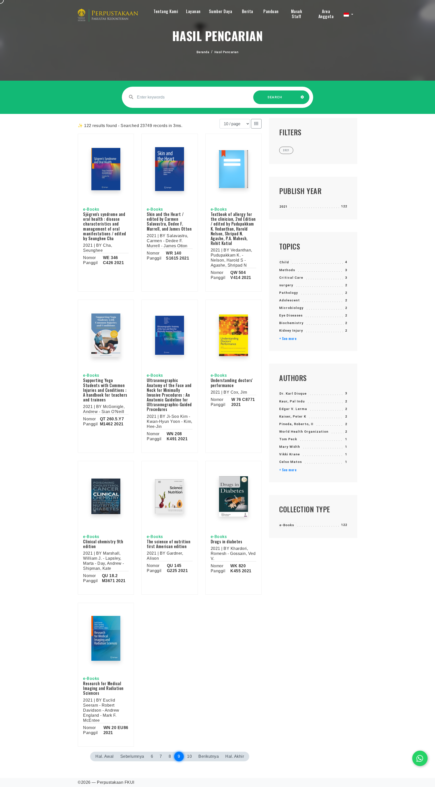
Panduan (271, 11)
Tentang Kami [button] (166, 11)
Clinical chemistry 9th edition (103, 544)
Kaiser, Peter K (292, 416)
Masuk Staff (296, 13)
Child (284, 262)
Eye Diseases (291, 315)
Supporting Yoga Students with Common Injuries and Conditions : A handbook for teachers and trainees (105, 390)
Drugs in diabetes (226, 542)
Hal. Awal (104, 756)
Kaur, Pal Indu (292, 401)
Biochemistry (291, 323)
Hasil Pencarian (226, 52)
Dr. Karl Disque (293, 393)
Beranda (203, 52)
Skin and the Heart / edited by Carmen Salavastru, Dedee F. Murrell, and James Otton (169, 221)
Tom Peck (288, 439)
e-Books (286, 525)
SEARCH (274, 97)
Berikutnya (208, 756)
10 (189, 756)
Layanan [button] (193, 11)
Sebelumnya (132, 756)
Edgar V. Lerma (293, 409)
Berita (247, 11)
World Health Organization (304, 431)
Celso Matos (290, 462)
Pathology (288, 293)
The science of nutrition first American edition (168, 544)
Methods (287, 270)
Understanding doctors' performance (232, 382)
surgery (286, 285)
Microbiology (291, 308)
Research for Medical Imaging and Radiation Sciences (103, 688)
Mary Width (289, 447)
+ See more (288, 338)
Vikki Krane (289, 454)
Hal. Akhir (234, 756)
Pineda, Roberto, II (296, 424)
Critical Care (291, 277)
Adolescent (289, 300)
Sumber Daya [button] (220, 11)
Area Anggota (326, 13)
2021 (283, 206)
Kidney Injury (291, 330)
